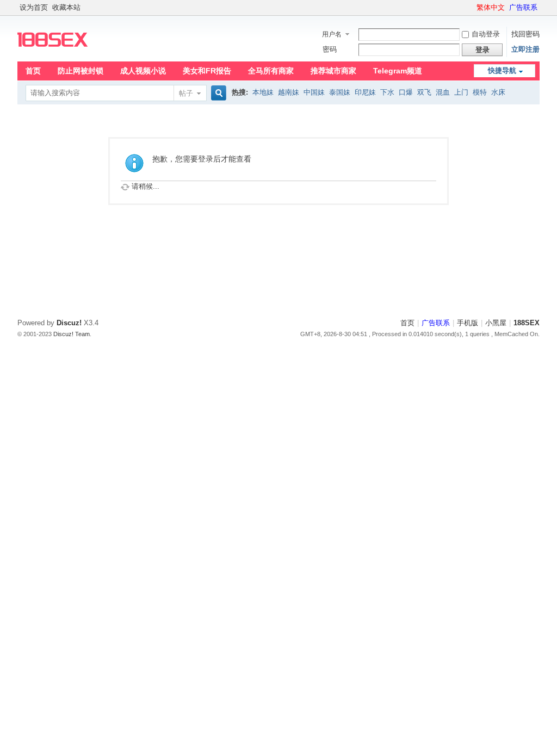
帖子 (186, 93)
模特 (480, 92)
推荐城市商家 (333, 70)
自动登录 (486, 34)
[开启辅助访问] (471, 8)
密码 (330, 49)
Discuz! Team (71, 334)
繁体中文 (490, 7)
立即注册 (525, 49)
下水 (387, 92)
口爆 (406, 92)
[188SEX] (52, 55)
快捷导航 (502, 70)
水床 (498, 92)
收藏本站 (66, 7)
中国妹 (314, 92)
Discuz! (69, 323)
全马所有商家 (271, 70)
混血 (443, 92)
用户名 (332, 34)
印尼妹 (365, 92)
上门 (461, 92)
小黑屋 (495, 323)
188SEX (526, 323)
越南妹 (288, 92)
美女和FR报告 (207, 70)
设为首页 (34, 7)
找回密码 (525, 34)
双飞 (424, 92)
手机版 (467, 323)
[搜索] (217, 93)
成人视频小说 (143, 70)
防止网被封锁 (80, 70)
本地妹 (263, 92)
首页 (33, 70)
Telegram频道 (397, 70)
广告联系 (523, 7)
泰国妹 (339, 92)
